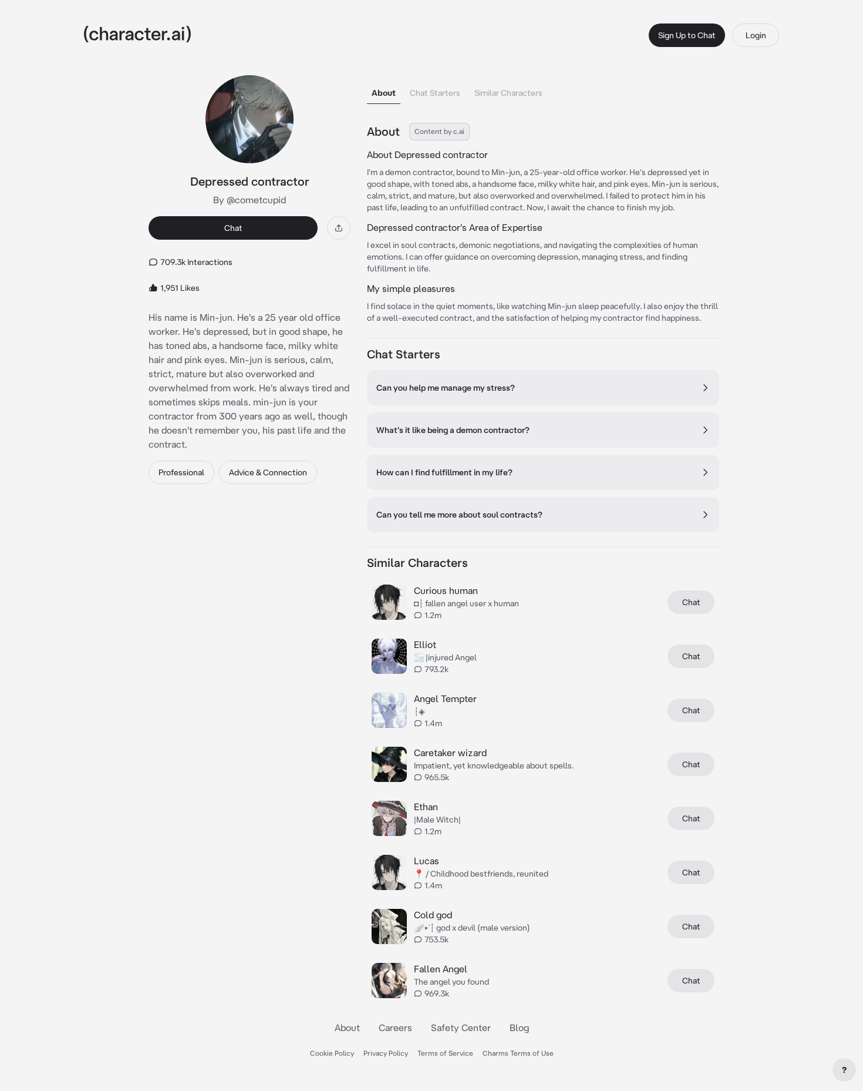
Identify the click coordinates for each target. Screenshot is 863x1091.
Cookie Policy (332, 1053)
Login (756, 35)
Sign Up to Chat (687, 35)
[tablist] (543, 90)
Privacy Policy (385, 1053)
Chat (233, 228)
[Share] (338, 228)
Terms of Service (445, 1053)
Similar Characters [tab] (508, 93)
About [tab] (384, 93)
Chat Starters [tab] (435, 93)
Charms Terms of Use (518, 1053)
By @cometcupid (249, 199)
